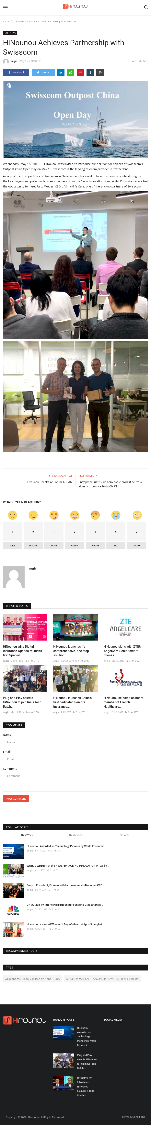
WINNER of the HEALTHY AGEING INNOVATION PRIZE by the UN (102, 979)
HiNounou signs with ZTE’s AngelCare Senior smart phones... (122, 651)
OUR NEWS (18, 21)
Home (6, 21)
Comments (14, 725)
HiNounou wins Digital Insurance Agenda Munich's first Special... (22, 651)
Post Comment (16, 798)
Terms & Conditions (133, 1116)
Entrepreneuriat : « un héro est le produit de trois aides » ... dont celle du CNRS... (110, 484)
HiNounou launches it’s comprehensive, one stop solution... (71, 651)
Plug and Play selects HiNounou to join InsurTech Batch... (22, 702)
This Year (123, 835)
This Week (27, 835)
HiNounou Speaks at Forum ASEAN (49, 482)
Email (7, 751)
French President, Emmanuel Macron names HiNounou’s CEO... (66, 885)
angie (14, 61)
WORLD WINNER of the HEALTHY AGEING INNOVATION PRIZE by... (68, 865)
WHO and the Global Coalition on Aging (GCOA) (32, 979)
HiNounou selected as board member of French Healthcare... (124, 702)
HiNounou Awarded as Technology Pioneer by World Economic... (67, 846)
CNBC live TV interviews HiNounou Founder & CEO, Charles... (85, 1086)
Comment (10, 768)
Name (7, 734)
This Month (75, 835)
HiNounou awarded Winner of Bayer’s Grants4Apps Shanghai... (65, 924)
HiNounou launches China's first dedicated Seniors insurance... (72, 702)
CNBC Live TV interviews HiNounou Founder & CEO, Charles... (65, 904)
